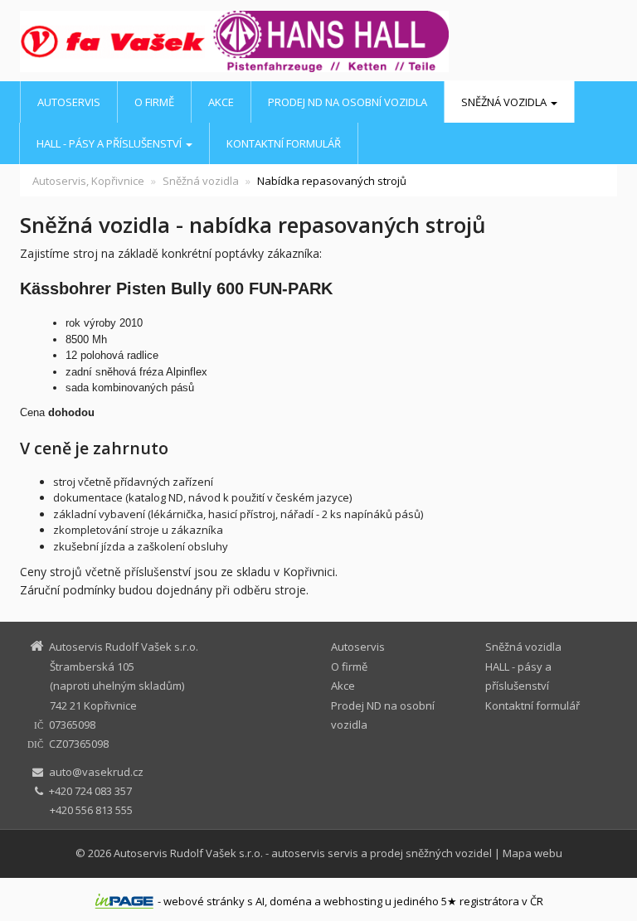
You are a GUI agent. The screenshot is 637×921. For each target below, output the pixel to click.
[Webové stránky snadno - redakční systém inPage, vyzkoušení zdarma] (124, 901)
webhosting (352, 901)
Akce (221, 102)
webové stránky (204, 901)
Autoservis (68, 102)
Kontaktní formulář (283, 143)
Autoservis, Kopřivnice (88, 180)
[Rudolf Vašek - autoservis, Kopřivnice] (85, 41)
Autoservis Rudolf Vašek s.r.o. (188, 853)
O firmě (154, 102)
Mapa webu (532, 853)
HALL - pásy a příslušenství (110, 143)
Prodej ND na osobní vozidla (347, 102)
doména (291, 901)
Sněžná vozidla (505, 102)
